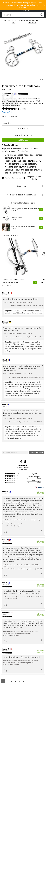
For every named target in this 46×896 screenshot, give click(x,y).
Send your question (36, 452)
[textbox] (15, 452)
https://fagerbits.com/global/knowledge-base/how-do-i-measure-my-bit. (23, 347)
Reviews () (7, 112)
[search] (21, 14)
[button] (23, 5)
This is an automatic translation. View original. (17, 302)
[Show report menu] (42, 531)
